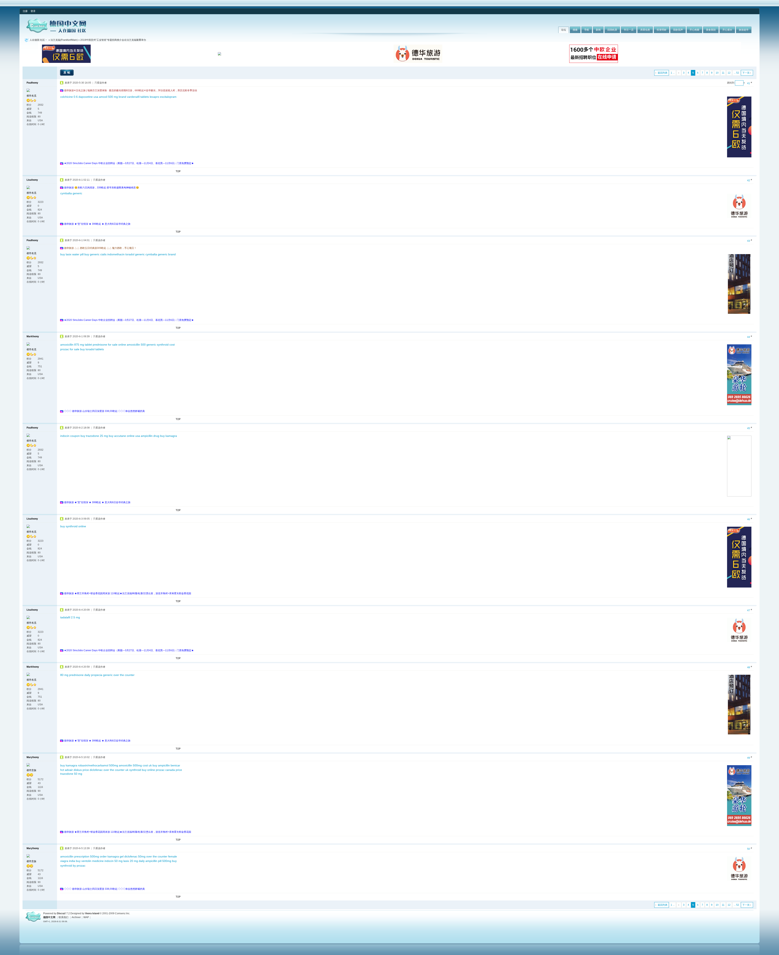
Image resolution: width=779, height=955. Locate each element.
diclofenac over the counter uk (109, 769)
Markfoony (33, 336)
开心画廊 (694, 29)
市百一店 (629, 29)
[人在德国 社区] (56, 32)
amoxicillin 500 (136, 344)
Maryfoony (33, 757)
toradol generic (135, 254)
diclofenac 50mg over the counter (145, 856)
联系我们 (63, 917)
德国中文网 (49, 917)
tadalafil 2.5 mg (70, 617)
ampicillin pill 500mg (158, 861)
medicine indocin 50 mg (107, 861)
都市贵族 (31, 770)
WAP (86, 917)
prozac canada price (169, 769)
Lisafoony (32, 179)
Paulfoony (32, 82)
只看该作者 (101, 82)
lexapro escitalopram (163, 96)
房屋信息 (645, 29)
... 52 (736, 72)
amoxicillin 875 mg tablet (76, 344)
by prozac (79, 865)
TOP (178, 171)
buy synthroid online (73, 526)
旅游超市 (744, 29)
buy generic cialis (95, 254)
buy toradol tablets (92, 349)
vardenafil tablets (138, 96)
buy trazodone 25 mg (94, 435)
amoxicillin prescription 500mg (79, 856)
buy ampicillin (161, 765)
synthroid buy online (142, 769)
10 (717, 72)
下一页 (746, 72)
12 (729, 72)
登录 (33, 11)
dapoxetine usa (88, 96)
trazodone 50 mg (71, 773)
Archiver (76, 917)
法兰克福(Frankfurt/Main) (64, 40)
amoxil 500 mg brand (112, 96)
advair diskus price (77, 769)
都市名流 (31, 95)
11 (723, 72)
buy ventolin (83, 861)
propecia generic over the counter (112, 675)
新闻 (598, 29)
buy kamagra (168, 435)
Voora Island (92, 913)
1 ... (673, 72)
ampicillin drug (150, 435)
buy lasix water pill (72, 254)
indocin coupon (70, 435)
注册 (25, 11)
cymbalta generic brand (160, 254)
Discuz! (61, 913)
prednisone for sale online (109, 344)
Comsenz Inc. (122, 913)
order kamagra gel (112, 856)
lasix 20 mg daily (134, 861)
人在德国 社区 (37, 40)
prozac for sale (69, 349)
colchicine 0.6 (69, 96)
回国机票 (612, 29)
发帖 (67, 72)
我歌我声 (678, 29)
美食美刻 (711, 29)
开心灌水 (727, 29)
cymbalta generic (71, 193)
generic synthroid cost (160, 344)
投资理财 (661, 29)
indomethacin (116, 254)
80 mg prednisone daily (75, 675)
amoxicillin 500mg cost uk (135, 765)
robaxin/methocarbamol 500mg (98, 765)
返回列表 (662, 72)
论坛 (563, 29)
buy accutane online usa (124, 435)
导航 (586, 29)
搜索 (575, 29)
